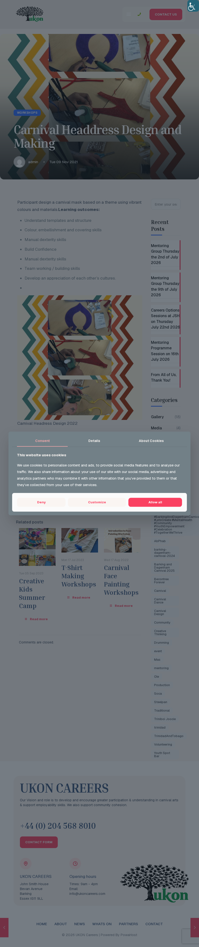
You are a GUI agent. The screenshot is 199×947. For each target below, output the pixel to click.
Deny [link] (41, 502)
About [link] (151, 441)
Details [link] (94, 441)
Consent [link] (42, 441)
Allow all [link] (155, 502)
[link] (193, 6)
